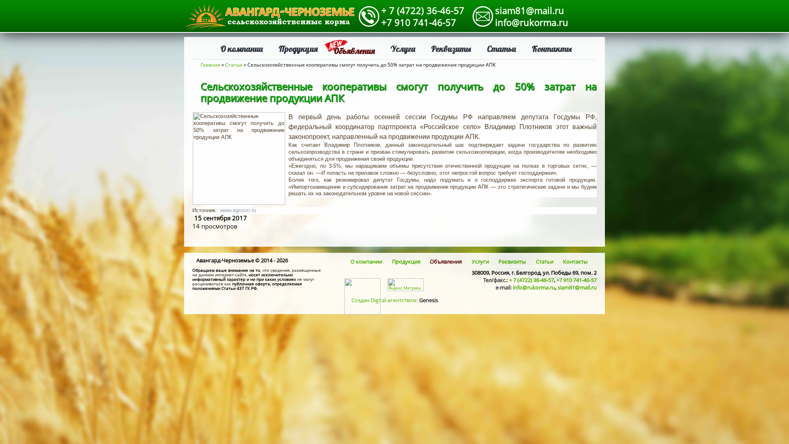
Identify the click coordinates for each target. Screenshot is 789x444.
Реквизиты (451, 49)
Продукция (298, 49)
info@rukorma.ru (531, 22)
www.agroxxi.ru (238, 210)
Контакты (552, 49)
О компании (241, 49)
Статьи (501, 49)
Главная (210, 64)
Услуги (402, 49)
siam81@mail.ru (529, 10)
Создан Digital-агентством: (394, 300)
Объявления (354, 51)
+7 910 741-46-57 (418, 22)
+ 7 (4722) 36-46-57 (422, 10)
